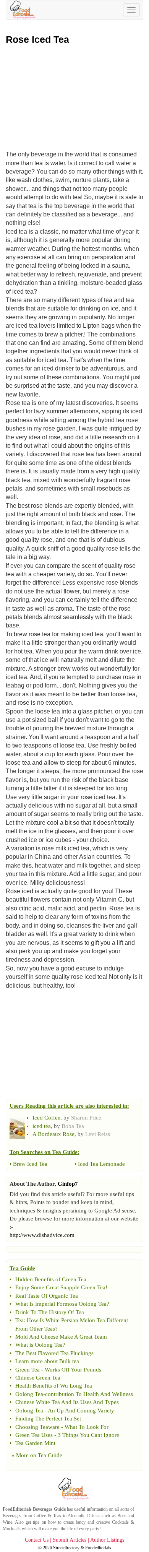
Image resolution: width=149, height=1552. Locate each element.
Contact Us (37, 1540)
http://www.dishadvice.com (42, 1235)
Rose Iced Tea (37, 39)
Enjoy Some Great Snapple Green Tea (60, 1287)
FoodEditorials (17, 1509)
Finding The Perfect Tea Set (48, 1418)
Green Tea (27, 1370)
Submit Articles (69, 1540)
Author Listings (107, 1540)
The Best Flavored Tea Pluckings (54, 1353)
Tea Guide (50, 1455)
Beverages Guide (49, 1509)
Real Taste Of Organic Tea (46, 1296)
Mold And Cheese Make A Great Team (61, 1337)
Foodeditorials (98, 1547)
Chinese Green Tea (37, 1378)
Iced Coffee (46, 1118)
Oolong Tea (29, 1394)
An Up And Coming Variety (81, 1410)
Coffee (40, 1515)
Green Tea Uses (34, 1435)
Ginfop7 (68, 1184)
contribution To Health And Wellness (89, 1394)
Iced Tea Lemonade (101, 1164)
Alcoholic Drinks (84, 1515)
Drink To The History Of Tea (49, 1312)
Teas (57, 1515)
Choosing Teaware (37, 1427)
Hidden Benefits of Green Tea (50, 1279)
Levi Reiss (97, 1134)
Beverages (12, 1515)
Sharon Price (86, 1118)
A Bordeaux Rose (53, 1134)
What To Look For (87, 1427)
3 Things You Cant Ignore (88, 1435)
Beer (121, 1515)
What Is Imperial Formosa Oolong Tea (61, 1304)
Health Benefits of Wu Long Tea (53, 1386)
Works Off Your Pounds (73, 1370)
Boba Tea (73, 1126)
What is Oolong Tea (39, 1345)
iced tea (41, 1126)
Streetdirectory (66, 1547)
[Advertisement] (74, 95)
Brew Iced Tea (30, 1164)
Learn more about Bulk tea (47, 1361)
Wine (7, 1522)
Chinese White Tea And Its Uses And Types (67, 1402)
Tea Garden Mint (35, 1443)
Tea (19, 1320)
